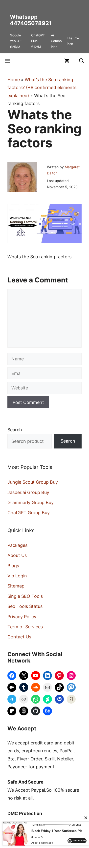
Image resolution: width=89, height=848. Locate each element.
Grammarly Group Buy (30, 502)
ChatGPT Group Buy (28, 512)
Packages (17, 545)
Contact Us (19, 636)
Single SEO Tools (25, 596)
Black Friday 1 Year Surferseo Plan (58, 831)
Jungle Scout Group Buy (32, 482)
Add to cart (79, 840)
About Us (17, 555)
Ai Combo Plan (56, 41)
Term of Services (25, 626)
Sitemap (15, 585)
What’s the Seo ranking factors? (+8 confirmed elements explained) (41, 87)
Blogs (13, 565)
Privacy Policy (21, 616)
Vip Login (17, 575)
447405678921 (31, 23)
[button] (81, 60)
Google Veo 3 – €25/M (16, 41)
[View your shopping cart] (66, 60)
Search (14, 429)
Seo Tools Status (25, 606)
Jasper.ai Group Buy (28, 492)
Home (13, 79)
